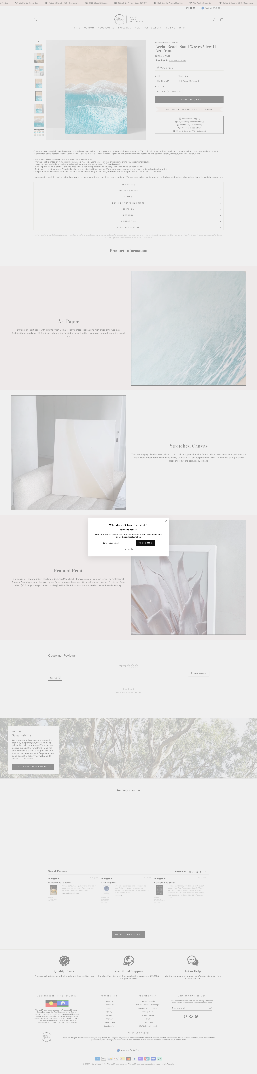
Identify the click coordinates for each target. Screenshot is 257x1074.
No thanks (128, 549)
